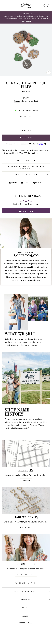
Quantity (26, 116)
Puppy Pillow (42, 273)
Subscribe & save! (25, 583)
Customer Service (25, 591)
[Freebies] (26, 453)
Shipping (17, 101)
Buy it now (26, 137)
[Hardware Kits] (26, 500)
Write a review (26, 211)
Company (25, 599)
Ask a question (26, 161)
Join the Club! (26, 574)
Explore (25, 608)
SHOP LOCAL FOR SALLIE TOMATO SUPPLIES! (26, 167)
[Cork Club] (26, 547)
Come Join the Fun (26, 174)
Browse (26, 481)
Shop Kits (26, 527)
